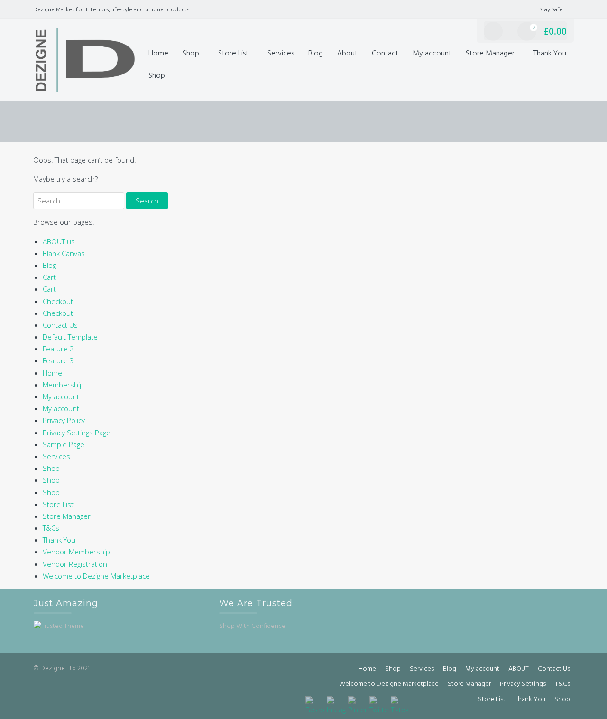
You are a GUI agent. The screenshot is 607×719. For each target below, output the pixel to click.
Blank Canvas (64, 253)
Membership (63, 384)
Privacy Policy (64, 420)
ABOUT (518, 669)
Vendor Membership (76, 551)
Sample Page (63, 444)
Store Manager (490, 53)
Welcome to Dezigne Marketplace (96, 576)
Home (158, 53)
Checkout (58, 301)
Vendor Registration (75, 564)
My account (432, 53)
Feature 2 (58, 348)
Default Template (70, 336)
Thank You (549, 53)
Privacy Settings (523, 684)
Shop (191, 53)
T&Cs (51, 528)
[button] (182, 76)
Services (280, 53)
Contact (385, 53)
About (347, 53)
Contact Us (60, 325)
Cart (49, 277)
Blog (315, 53)
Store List (233, 53)
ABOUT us (59, 241)
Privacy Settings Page (76, 432)
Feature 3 (58, 360)
